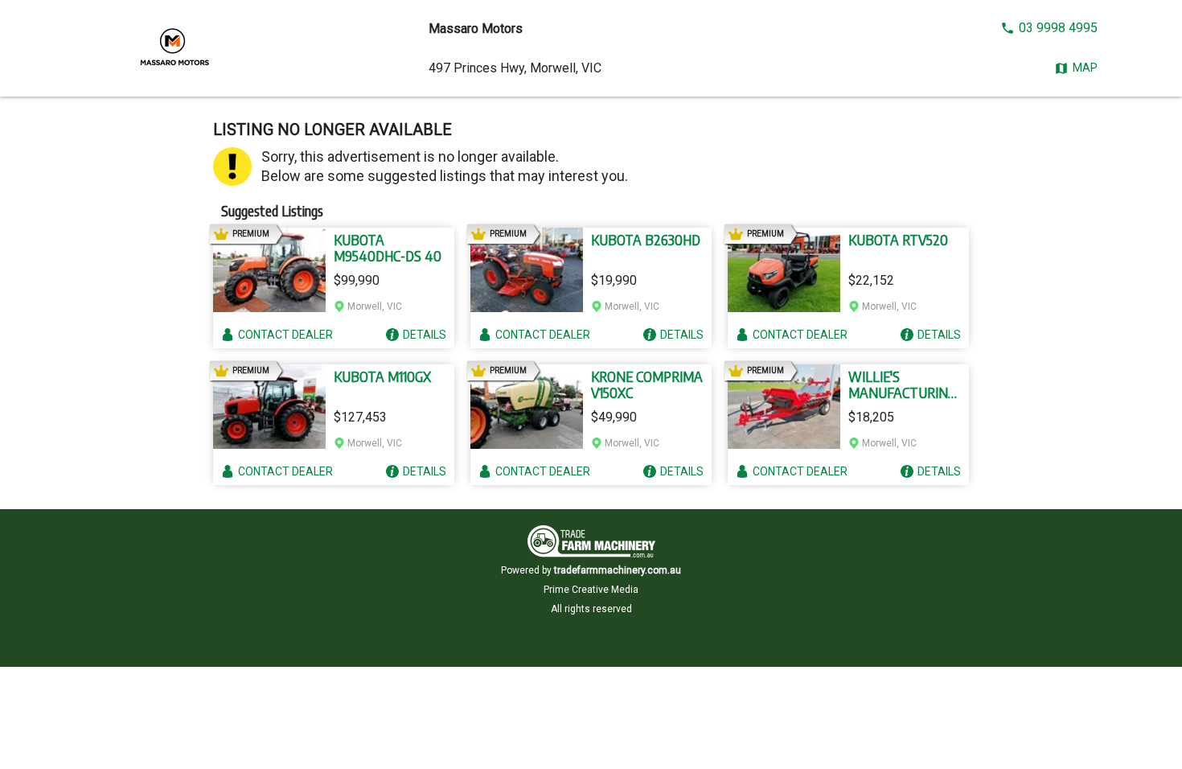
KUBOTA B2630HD (645, 240)
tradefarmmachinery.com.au (617, 570)
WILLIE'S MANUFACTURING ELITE (902, 384)
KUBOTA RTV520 (898, 240)
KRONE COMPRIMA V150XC (647, 384)
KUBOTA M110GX (382, 376)
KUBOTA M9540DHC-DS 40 (387, 248)
